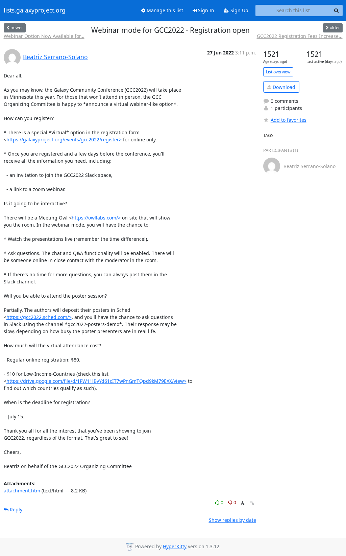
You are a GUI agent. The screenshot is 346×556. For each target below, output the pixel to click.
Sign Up (238, 10)
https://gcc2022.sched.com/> (39, 317)
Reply (15, 509)
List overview (278, 72)
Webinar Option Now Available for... (44, 36)
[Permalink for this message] (252, 503)
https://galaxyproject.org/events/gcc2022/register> (64, 139)
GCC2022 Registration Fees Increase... (300, 36)
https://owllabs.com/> (96, 217)
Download (283, 87)
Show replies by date (232, 520)
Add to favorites (288, 120)
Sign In (205, 10)
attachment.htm (22, 490)
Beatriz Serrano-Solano (55, 57)
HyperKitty (175, 546)
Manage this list (164, 10)
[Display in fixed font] (242, 503)
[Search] (336, 10)
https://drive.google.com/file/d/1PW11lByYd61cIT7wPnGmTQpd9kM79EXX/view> (96, 381)
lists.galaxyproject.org (35, 10)
